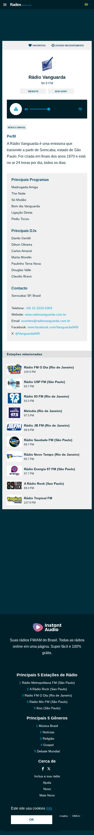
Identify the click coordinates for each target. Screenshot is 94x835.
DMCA (75, 816)
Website (33, 91)
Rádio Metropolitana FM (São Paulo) (48, 682)
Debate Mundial (48, 751)
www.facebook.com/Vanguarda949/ (53, 327)
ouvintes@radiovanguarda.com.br (45, 321)
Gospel (48, 745)
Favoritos (39, 45)
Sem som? (61, 91)
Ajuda (47, 782)
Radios (20, 5)
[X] (49, 769)
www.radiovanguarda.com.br (45, 314)
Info (49, 808)
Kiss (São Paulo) (48, 708)
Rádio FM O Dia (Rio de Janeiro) (48, 695)
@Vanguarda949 (27, 333)
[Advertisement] (47, 25)
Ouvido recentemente (69, 45)
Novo (47, 789)
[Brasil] (88, 4)
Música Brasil (17, 127)
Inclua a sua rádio (47, 776)
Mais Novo (47, 795)
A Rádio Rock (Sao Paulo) (48, 689)
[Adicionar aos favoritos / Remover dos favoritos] (80, 110)
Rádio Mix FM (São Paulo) (48, 702)
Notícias (48, 732)
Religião (48, 738)
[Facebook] (43, 769)
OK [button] (31, 819)
